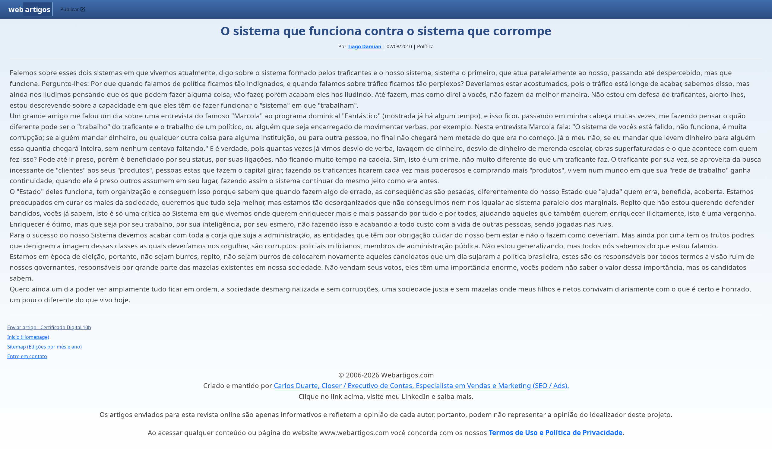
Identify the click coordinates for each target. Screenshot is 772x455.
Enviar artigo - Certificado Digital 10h (49, 327)
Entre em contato (27, 356)
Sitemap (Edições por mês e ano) (44, 346)
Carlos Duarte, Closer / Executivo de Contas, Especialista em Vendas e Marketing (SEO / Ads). (421, 385)
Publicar (70, 9)
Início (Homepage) (28, 337)
